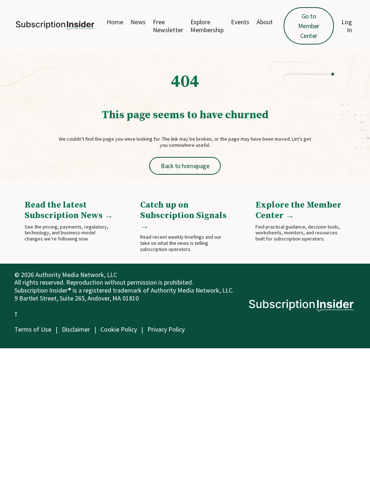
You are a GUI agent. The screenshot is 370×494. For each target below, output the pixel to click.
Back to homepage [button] (185, 166)
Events (240, 22)
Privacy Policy (166, 329)
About (265, 22)
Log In (346, 26)
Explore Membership (207, 26)
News (138, 22)
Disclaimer (76, 329)
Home (115, 22)
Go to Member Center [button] (308, 26)
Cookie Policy (118, 329)
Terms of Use (32, 329)
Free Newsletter (168, 26)
